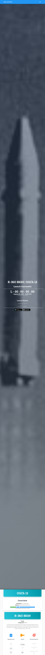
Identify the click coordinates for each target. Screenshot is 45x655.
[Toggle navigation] (40, 2)
